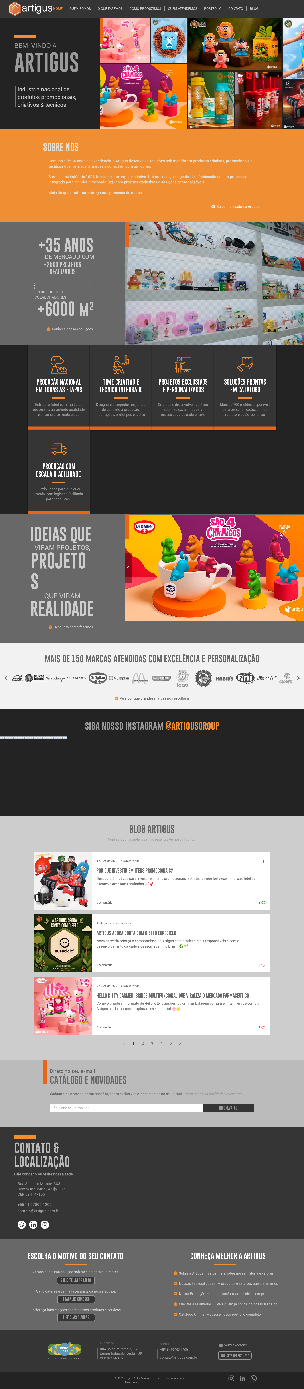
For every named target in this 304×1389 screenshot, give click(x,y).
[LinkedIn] (33, 1225)
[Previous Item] (109, 73)
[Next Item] (298, 678)
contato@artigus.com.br (39, 1211)
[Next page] (180, 1043)
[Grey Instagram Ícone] (231, 1378)
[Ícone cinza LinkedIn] (242, 1378)
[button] (76, 1280)
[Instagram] (45, 1225)
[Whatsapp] (22, 1225)
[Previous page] (124, 1043)
